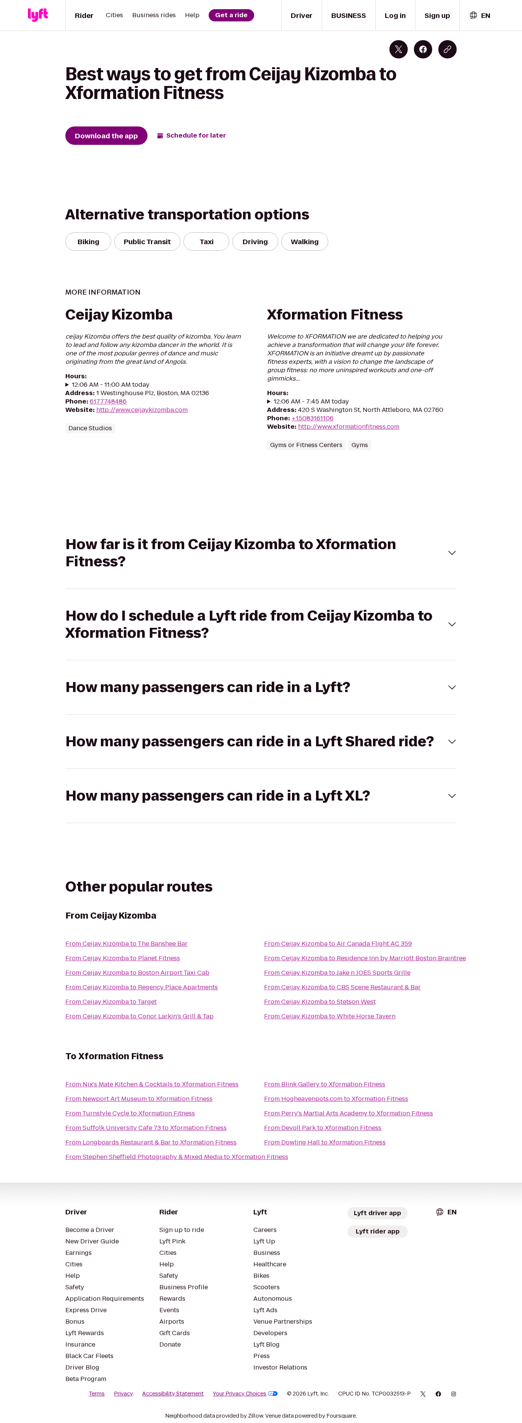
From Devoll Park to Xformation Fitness (322, 1127)
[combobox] (479, 15)
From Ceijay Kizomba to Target (111, 1001)
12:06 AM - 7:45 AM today (311, 401)
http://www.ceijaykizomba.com (142, 409)
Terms (97, 1393)
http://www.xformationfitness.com (348, 426)
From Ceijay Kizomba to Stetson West (320, 1001)
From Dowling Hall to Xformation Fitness (325, 1142)
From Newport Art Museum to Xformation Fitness (138, 1098)
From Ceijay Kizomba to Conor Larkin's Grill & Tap (139, 1016)
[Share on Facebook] (423, 49)
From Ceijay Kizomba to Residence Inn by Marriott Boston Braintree (365, 958)
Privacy (123, 1393)
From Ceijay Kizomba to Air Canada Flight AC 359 (338, 943)
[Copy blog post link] (447, 49)
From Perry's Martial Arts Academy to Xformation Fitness (348, 1113)
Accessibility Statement (173, 1393)
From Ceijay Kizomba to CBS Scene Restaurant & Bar (342, 987)
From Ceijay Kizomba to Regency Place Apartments (141, 987)
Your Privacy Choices (239, 1393)
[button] (261, 553)
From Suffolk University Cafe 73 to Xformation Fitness (146, 1127)
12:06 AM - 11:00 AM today (110, 385)
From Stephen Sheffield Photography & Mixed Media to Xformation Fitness (176, 1156)
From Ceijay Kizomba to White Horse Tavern (330, 1016)
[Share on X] (398, 49)
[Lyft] (38, 15)
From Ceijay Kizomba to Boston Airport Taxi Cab (137, 972)
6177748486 (108, 401)
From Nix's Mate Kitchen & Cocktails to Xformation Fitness (151, 1084)
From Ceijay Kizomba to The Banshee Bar (126, 943)
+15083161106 (313, 418)
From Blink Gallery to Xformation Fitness (324, 1084)
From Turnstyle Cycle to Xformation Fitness (130, 1113)
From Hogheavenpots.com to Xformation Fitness (336, 1098)
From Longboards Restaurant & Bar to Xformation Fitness (151, 1142)
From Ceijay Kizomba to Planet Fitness (122, 958)
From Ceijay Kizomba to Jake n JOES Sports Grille (337, 972)
